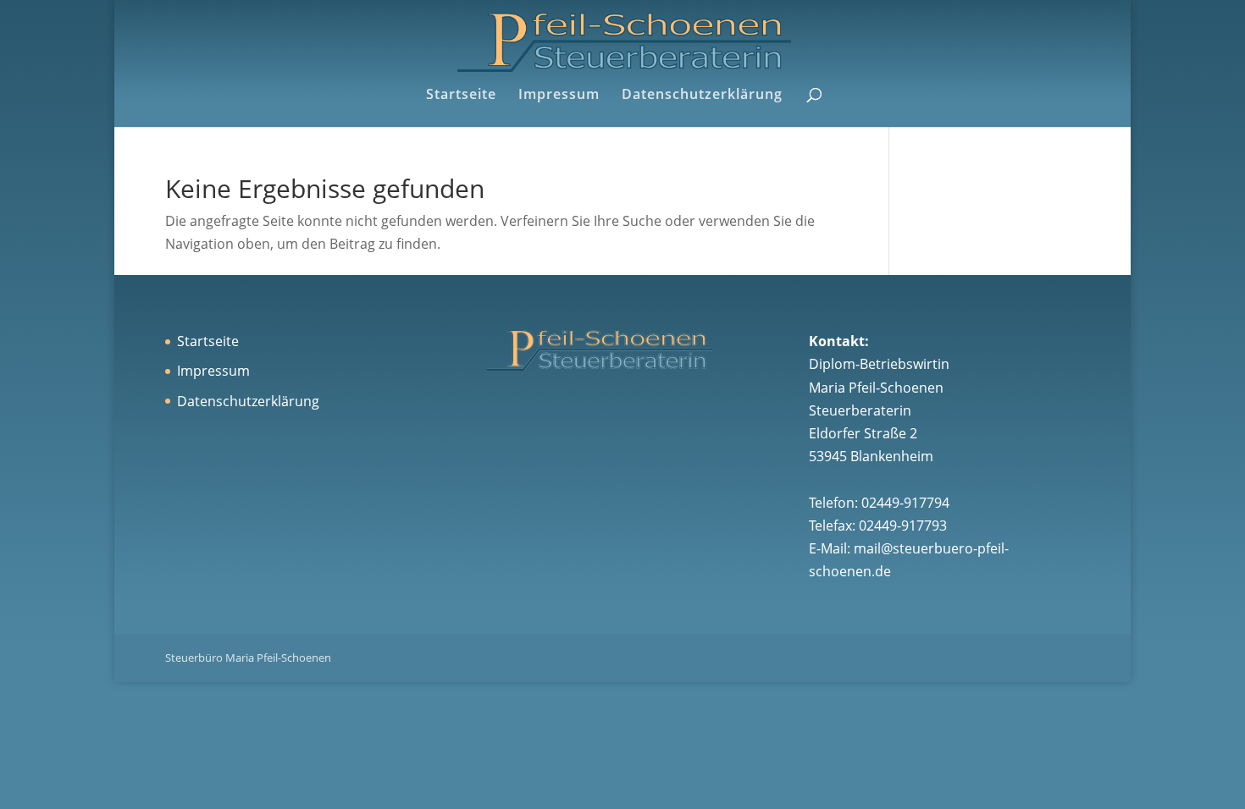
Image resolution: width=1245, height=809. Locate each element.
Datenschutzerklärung (702, 95)
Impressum (559, 95)
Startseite (461, 95)
